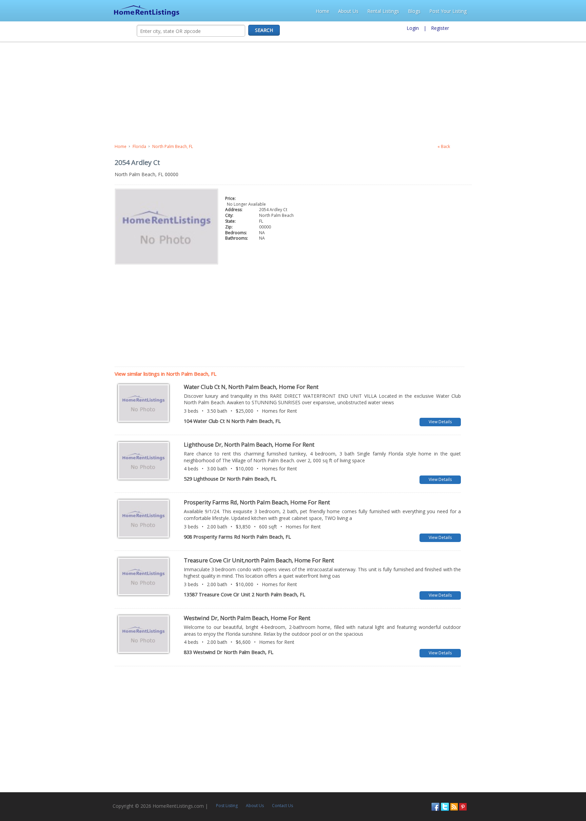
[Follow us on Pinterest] (570, 795)
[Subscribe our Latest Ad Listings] (561, 795)
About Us (461, 11)
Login (413, 28)
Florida (25, 146)
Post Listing (119, 795)
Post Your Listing (560, 11)
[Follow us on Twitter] (552, 795)
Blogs (527, 11)
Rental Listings (496, 11)
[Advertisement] (178, 93)
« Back (544, 146)
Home (435, 11)
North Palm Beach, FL (58, 146)
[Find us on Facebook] (543, 795)
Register (440, 28)
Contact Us (174, 795)
